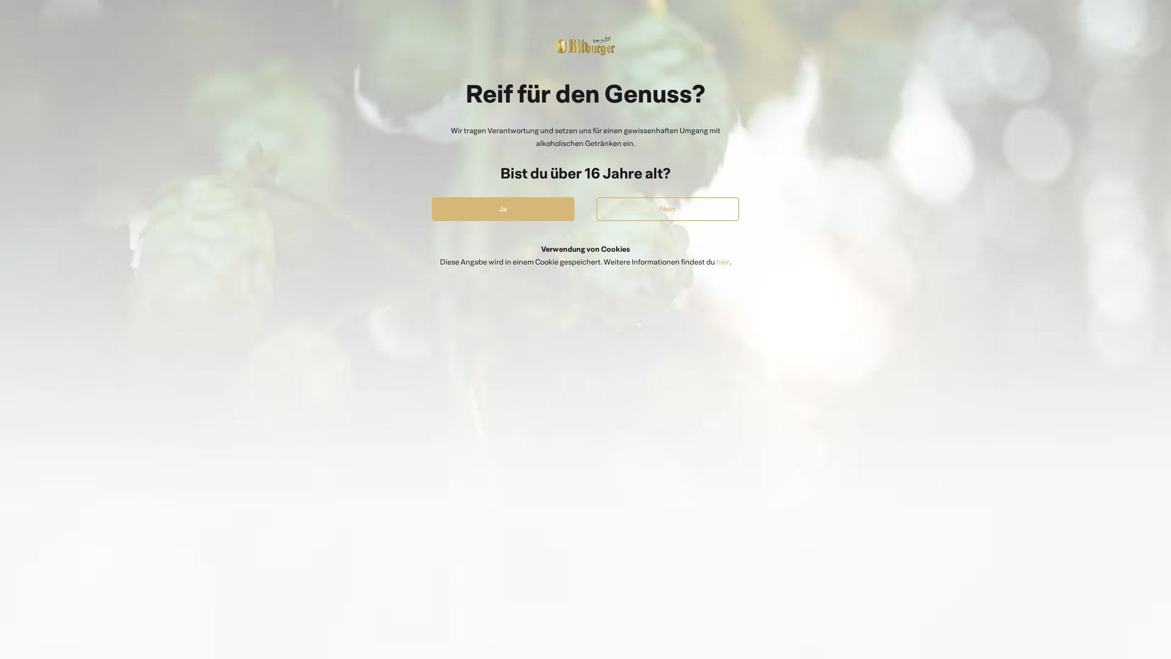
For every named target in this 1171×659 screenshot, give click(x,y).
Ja (503, 209)
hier (723, 262)
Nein (668, 209)
